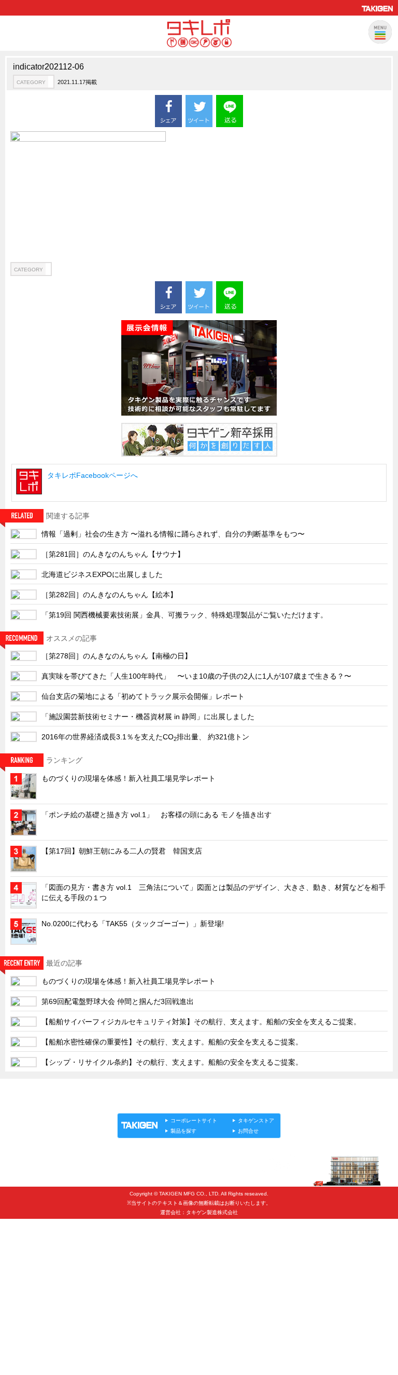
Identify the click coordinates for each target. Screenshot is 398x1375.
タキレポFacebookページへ (92, 475)
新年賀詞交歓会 (39, 1312)
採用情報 (29, 1244)
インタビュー (36, 1261)
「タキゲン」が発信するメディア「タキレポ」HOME (185, 1090)
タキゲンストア (256, 1120)
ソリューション (177, 1102)
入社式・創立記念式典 (49, 1295)
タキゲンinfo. (243, 1102)
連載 (211, 1102)
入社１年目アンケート (49, 1278)
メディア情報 (36, 1329)
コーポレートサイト (193, 1120)
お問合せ (248, 1131)
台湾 (22, 1227)
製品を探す (183, 1131)
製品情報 (136, 1102)
